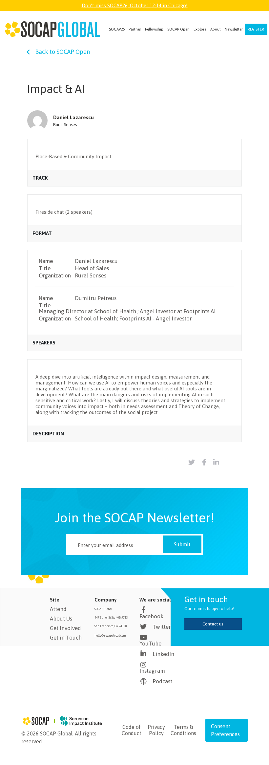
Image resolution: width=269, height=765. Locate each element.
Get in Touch (66, 637)
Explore (200, 29)
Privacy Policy (156, 730)
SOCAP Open (178, 29)
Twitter (162, 626)
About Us (61, 618)
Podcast (162, 681)
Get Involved (65, 628)
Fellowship (154, 29)
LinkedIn (163, 654)
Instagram (152, 670)
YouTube (150, 643)
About (215, 29)
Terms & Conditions (183, 730)
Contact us (212, 624)
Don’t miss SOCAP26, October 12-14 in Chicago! (135, 5)
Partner (135, 29)
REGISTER (256, 29)
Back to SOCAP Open (62, 51)
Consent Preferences (225, 730)
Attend (58, 609)
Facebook (151, 616)
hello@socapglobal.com (110, 635)
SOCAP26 (117, 29)
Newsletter (234, 29)
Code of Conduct (131, 730)
